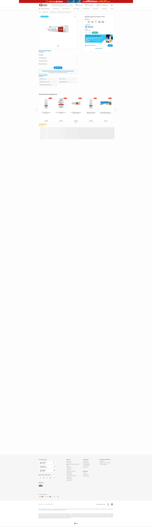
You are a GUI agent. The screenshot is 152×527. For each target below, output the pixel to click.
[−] (41, 120)
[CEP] (99, 45)
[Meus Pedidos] (86, 5)
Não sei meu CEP (98, 48)
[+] (44, 120)
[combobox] (62, 5)
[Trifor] (76, 1)
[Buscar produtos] (72, 5)
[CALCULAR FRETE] (110, 45)
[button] (112, 5)
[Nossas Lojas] (76, 5)
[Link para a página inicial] (40, 12)
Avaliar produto (70, 131)
